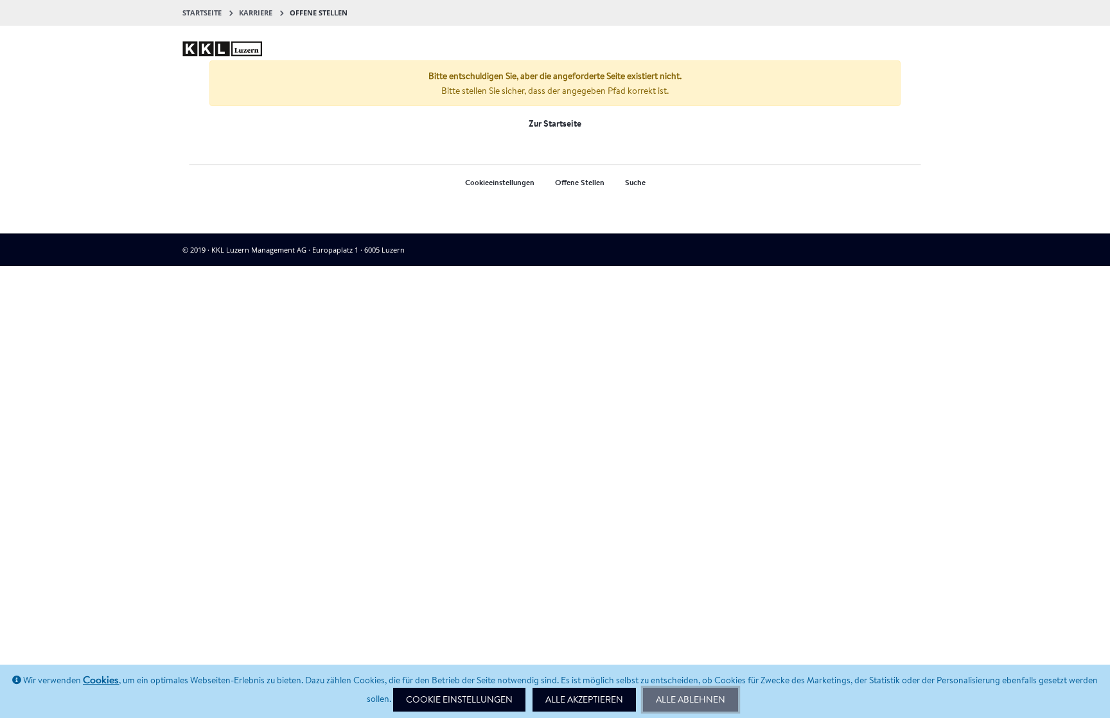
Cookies (101, 679)
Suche (635, 182)
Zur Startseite (555, 123)
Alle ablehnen (690, 699)
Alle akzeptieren (584, 699)
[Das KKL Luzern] (222, 39)
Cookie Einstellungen (459, 699)
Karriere (255, 12)
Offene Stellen (579, 182)
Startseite (202, 12)
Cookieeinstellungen (499, 182)
